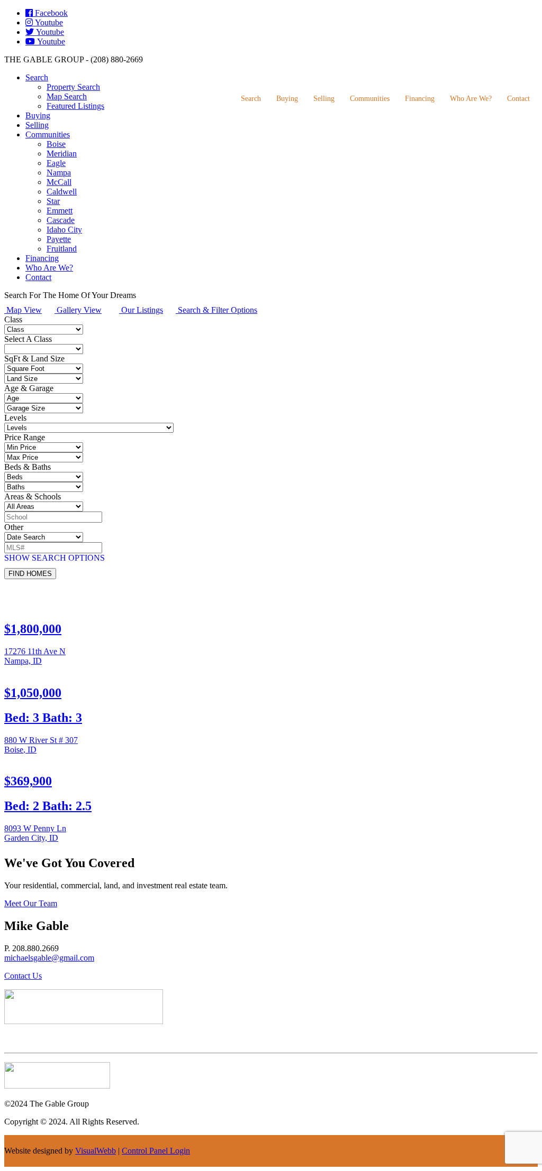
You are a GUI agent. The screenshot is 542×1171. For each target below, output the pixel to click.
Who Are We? (471, 99)
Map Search (67, 96)
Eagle (56, 163)
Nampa (59, 172)
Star (53, 201)
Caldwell (62, 191)
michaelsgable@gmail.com (49, 957)
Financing (420, 99)
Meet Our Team (30, 903)
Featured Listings (75, 105)
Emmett (60, 210)
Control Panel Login (156, 1150)
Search (251, 99)
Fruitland (62, 248)
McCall (59, 182)
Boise (56, 144)
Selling (324, 99)
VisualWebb (95, 1150)
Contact (518, 99)
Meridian (62, 153)
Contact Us (23, 975)
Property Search (73, 86)
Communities (370, 99)
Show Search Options (54, 557)
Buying (287, 99)
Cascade (61, 220)
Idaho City (64, 229)
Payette (59, 239)
